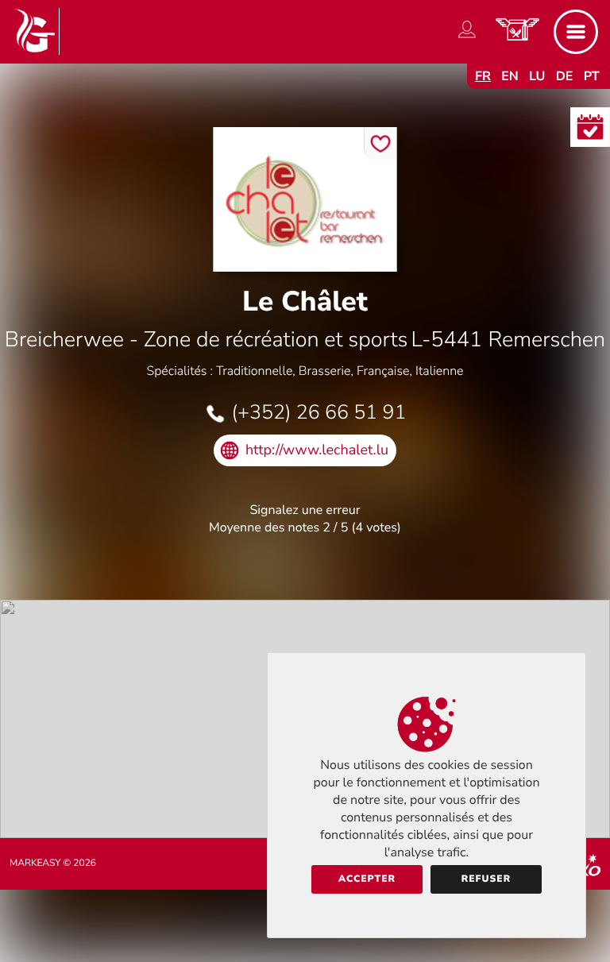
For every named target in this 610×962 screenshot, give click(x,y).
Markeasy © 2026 (53, 863)
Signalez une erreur (305, 510)
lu (537, 76)
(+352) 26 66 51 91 (318, 412)
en (510, 76)
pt (592, 76)
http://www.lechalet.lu (316, 450)
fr (483, 76)
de (564, 76)
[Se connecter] (467, 38)
